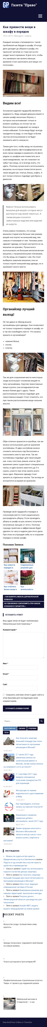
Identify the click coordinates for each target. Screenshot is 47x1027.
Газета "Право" (24, 5)
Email (6, 674)
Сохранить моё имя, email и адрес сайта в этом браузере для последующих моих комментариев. (23, 698)
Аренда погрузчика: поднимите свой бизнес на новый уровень (23, 944)
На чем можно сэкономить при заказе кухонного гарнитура (22, 604)
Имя (5, 663)
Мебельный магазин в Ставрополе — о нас (27, 1000)
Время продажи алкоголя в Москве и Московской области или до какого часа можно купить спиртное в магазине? (22, 834)
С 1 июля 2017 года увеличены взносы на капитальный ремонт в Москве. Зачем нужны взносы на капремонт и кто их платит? (23, 760)
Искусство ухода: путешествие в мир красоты (20, 925)
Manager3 (18, 36)
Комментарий (10, 630)
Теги (6, 732)
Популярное (10, 728)
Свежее (22, 728)
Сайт (5, 684)
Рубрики (32, 728)
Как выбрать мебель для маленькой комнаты (21, 598)
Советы (28, 36)
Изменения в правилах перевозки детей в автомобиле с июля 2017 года (29, 818)
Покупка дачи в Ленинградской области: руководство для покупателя (22, 899)
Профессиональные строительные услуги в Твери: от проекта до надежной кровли (22, 981)
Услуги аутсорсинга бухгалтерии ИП (19, 962)
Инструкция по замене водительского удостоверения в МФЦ (29, 793)
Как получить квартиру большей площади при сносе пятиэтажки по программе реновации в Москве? (23, 878)
